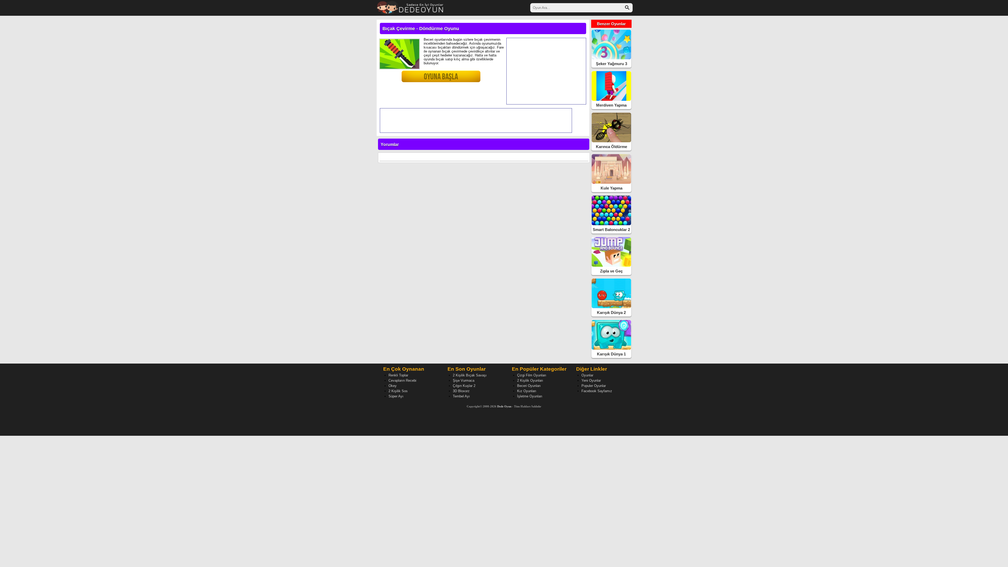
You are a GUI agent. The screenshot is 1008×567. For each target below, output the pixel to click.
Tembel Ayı (461, 396)
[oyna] (429, 78)
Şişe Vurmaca (463, 380)
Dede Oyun (504, 406)
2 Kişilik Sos (398, 391)
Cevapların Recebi (402, 380)
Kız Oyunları (526, 391)
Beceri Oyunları (529, 386)
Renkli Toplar (398, 375)
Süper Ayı (395, 396)
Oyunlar (587, 375)
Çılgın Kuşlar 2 (464, 386)
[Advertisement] (546, 71)
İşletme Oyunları (529, 396)
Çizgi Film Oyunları (531, 375)
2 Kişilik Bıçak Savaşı (470, 375)
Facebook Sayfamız (596, 391)
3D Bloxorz (461, 391)
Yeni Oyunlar (591, 380)
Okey (392, 386)
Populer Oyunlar (593, 386)
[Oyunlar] (410, 7)
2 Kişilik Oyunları (530, 380)
